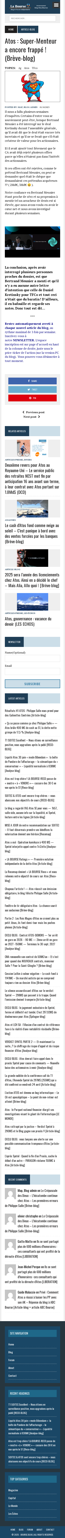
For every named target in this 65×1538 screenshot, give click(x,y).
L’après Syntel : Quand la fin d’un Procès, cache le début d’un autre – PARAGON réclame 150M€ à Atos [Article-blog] (31, 1160)
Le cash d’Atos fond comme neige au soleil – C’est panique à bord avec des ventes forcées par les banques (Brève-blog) (32, 533)
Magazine (13, 1490)
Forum (11, 1360)
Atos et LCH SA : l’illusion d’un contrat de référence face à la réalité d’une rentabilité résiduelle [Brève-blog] (32, 1029)
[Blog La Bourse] (32, 7)
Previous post (35, 412)
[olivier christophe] (10, 1222)
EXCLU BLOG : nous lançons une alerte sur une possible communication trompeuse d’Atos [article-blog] (32, 1143)
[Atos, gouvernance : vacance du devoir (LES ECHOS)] (32, 608)
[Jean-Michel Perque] (10, 1273)
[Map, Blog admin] (10, 1197)
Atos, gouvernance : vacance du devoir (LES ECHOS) (28, 621)
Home (11, 1344)
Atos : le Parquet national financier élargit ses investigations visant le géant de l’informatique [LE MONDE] (32, 1114)
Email (8, 666)
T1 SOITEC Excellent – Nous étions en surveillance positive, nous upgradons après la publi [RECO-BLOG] (31, 744)
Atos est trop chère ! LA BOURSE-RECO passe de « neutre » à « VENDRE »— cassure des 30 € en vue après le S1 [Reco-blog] (30, 783)
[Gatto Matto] (10, 1248)
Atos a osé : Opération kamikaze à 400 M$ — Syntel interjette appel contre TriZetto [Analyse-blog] (31, 846)
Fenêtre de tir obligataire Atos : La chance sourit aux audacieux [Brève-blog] (31, 908)
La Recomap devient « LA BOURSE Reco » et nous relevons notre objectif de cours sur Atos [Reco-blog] (31, 876)
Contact (12, 1375)
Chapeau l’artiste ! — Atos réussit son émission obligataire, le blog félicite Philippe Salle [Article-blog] (31, 893)
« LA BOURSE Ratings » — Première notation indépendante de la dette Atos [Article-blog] (29, 861)
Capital (12, 1498)
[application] (32, 242)
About (11, 1368)
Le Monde (13, 1506)
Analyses (10, 520)
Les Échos (29, 613)
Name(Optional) (15, 652)
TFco (35, 68)
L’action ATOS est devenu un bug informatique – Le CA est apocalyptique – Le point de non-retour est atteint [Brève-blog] (32, 1097)
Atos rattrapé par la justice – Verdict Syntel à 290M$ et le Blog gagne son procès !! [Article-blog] (32, 1128)
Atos (26, 68)
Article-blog (12, 569)
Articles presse (14, 459)
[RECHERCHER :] (32, 18)
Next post (29, 417)
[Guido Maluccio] (10, 1298)
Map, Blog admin (27, 107)
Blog (10, 1352)
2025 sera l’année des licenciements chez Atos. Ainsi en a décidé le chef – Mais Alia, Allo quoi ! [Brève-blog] (32, 579)
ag (19, 68)
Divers (28, 459)
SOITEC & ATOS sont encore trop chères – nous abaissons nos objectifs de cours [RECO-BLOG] (30, 798)
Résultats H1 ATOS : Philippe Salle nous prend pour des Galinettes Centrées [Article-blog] (32, 713)
